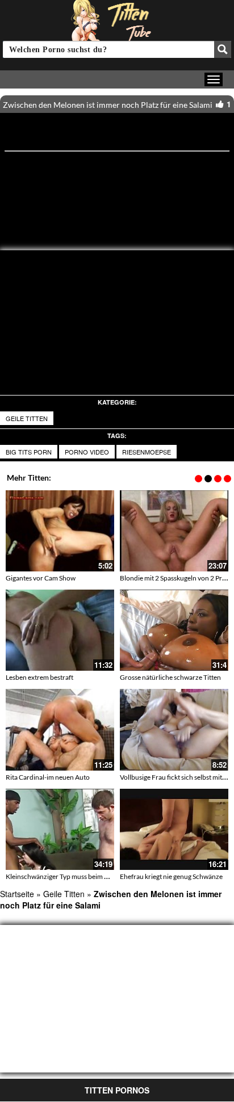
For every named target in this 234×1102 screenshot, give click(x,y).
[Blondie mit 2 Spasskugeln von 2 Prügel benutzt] (174, 530)
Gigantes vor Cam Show (41, 578)
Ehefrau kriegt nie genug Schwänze (171, 876)
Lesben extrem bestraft (39, 677)
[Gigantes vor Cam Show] (60, 530)
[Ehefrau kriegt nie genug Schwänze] (174, 829)
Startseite (17, 893)
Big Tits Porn (29, 451)
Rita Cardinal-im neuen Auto (48, 777)
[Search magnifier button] (222, 49)
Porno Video (87, 451)
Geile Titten (27, 418)
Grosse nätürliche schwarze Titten (170, 677)
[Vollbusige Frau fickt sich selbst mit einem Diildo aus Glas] (174, 729)
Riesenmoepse (146, 451)
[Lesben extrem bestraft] (60, 630)
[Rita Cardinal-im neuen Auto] (60, 729)
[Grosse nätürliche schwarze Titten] (174, 630)
